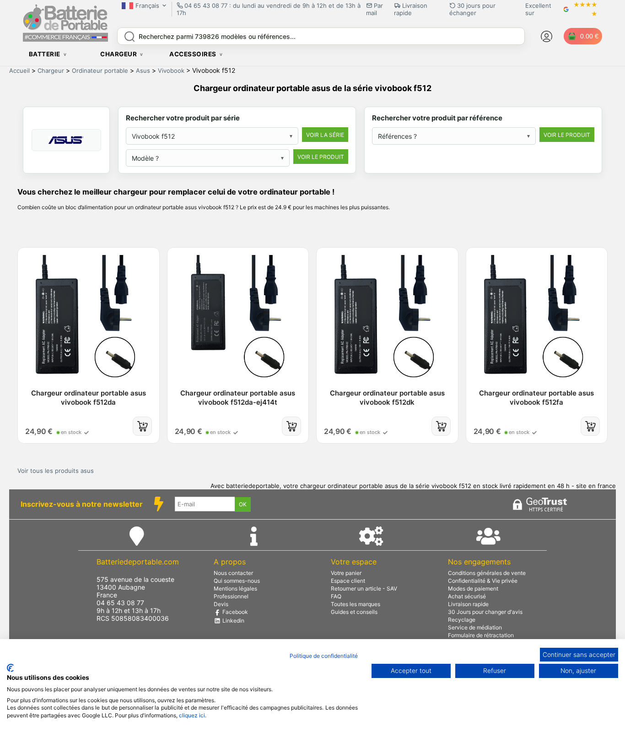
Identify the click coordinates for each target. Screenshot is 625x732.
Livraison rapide (468, 604)
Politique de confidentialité (324, 655)
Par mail (374, 9)
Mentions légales (235, 588)
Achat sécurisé (467, 596)
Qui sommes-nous (237, 580)
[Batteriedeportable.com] (65, 39)
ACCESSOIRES (192, 54)
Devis (221, 604)
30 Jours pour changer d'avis (485, 611)
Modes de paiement (473, 588)
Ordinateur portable (100, 70)
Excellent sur (538, 9)
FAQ (336, 596)
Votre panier (346, 572)
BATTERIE (44, 54)
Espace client (348, 580)
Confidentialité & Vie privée (482, 580)
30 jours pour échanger (472, 9)
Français (147, 5)
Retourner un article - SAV (364, 588)
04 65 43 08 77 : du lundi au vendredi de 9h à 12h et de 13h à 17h (269, 9)
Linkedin (232, 620)
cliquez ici (192, 715)
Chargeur (51, 70)
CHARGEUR (118, 54)
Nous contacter (233, 572)
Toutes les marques (355, 604)
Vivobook (171, 70)
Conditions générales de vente (487, 572)
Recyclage (461, 619)
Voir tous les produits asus (55, 470)
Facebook (234, 611)
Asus (143, 70)
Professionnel (231, 596)
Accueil (19, 70)
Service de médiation (475, 627)
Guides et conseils (354, 611)
